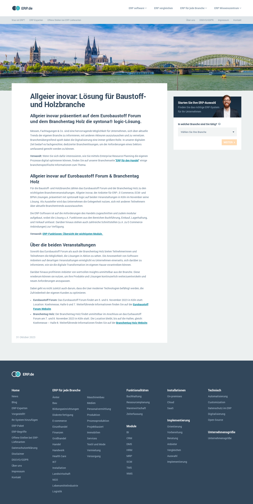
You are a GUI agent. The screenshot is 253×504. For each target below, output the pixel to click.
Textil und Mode (96, 444)
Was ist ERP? (18, 20)
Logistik (57, 491)
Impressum (223, 20)
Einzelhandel (59, 426)
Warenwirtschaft (136, 408)
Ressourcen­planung (138, 402)
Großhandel (59, 438)
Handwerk (58, 450)
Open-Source (215, 420)
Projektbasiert (95, 426)
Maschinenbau (95, 397)
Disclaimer (18, 453)
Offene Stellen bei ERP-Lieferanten (64, 20)
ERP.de (27, 8)
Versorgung (94, 456)
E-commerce (59, 420)
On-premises (174, 396)
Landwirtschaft (61, 473)
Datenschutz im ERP (220, 408)
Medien (91, 403)
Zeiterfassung (134, 414)
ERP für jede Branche (192, 8)
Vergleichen (174, 450)
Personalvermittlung (99, 409)
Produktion (93, 415)
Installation (59, 468)
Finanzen (57, 432)
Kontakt (237, 20)
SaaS (170, 408)
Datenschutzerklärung (24, 448)
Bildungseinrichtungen (65, 409)
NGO (55, 479)
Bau (54, 403)
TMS (129, 467)
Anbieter (172, 444)
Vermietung (94, 450)
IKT (54, 462)
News (15, 396)
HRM (129, 450)
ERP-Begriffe (19, 431)
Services (92, 438)
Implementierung (177, 461)
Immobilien (93, 432)
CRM (129, 438)
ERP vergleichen (163, 8)
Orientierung (174, 426)
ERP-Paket (18, 425)
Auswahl (172, 456)
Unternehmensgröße (220, 438)
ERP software (136, 8)
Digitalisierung (216, 414)
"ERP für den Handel (127, 160)
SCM (129, 461)
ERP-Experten (36, 20)
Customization (216, 402)
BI (127, 432)
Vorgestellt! (18, 414)
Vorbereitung (174, 432)
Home (15, 390)
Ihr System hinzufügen (25, 420)
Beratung (172, 438)
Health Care (59, 456)
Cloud (170, 402)
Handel (56, 444)
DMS (129, 444)
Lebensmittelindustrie (65, 485)
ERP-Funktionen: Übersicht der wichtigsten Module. (73, 234)
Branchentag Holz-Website (131, 322)
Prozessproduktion (98, 420)
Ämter (55, 397)
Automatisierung (218, 396)
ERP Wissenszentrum (226, 8)
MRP (129, 456)
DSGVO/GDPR (206, 20)
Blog (14, 402)
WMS (129, 473)
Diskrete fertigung (62, 415)
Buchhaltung (134, 396)
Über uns (190, 20)
